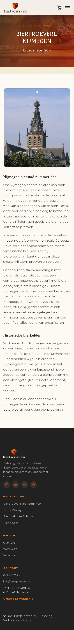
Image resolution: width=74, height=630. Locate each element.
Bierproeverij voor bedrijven (22, 503)
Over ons (9, 542)
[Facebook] (33, 484)
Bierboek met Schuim (18, 516)
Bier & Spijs (10, 522)
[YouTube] (24, 484)
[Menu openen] (67, 8)
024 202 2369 (11, 575)
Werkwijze (10, 549)
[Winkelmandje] (59, 8)
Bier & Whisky (12, 510)
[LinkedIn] (15, 484)
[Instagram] (6, 484)
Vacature (9, 555)
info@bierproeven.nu (17, 581)
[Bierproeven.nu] (15, 8)
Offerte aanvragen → (18, 598)
